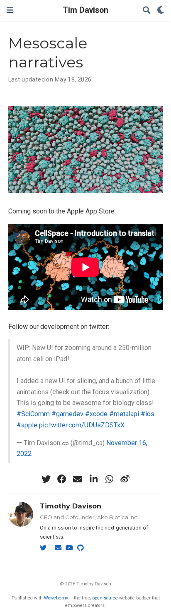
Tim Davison (85, 10)
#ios (147, 414)
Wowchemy (56, 598)
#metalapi (124, 414)
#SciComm (33, 414)
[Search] (146, 10)
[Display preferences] (160, 10)
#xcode (96, 414)
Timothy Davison (70, 506)
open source (105, 598)
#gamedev (67, 414)
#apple (27, 425)
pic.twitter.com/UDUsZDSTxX (82, 425)
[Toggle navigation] (10, 10)
